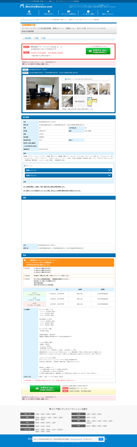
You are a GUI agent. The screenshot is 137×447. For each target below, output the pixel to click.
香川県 (88, 426)
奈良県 (105, 421)
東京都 (37, 417)
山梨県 (88, 414)
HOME (29, 14)
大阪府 (88, 421)
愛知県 (37, 422)
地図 (36, 38)
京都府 (99, 421)
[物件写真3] (92, 84)
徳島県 (105, 426)
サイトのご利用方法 (68, 14)
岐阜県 (48, 422)
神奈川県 (43, 417)
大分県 (54, 429)
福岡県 (37, 429)
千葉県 (55, 417)
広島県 (37, 426)
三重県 (54, 422)
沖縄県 (48, 431)
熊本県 (48, 429)
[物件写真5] (67, 96)
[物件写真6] (79, 96)
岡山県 (48, 426)
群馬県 (43, 419)
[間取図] (92, 96)
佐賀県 (43, 431)
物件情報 (28, 38)
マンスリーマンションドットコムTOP (29, 19)
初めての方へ (49, 14)
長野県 (94, 414)
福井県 (88, 417)
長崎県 (37, 431)
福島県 (54, 414)
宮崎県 (43, 429)
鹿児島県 (59, 429)
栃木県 (37, 419)
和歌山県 (89, 422)
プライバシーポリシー (76, 439)
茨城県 (60, 417)
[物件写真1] (67, 84)
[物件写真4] (104, 84)
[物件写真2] (79, 84)
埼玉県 (49, 417)
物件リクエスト (108, 14)
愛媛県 (94, 426)
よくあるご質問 (88, 14)
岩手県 (43, 414)
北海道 (37, 414)
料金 (44, 38)
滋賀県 (110, 421)
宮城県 (48, 414)
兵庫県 (94, 421)
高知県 (99, 426)
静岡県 (43, 422)
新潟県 (99, 414)
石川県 (94, 417)
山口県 (43, 426)
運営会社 (31, 439)
